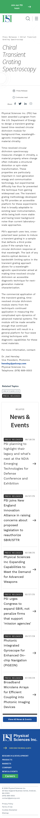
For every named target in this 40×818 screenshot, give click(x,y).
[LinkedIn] (25, 104)
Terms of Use (7, 807)
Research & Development (15, 756)
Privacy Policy (7, 804)
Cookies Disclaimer (9, 810)
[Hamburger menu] (36, 18)
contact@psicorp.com (11, 798)
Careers (10, 776)
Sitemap (5, 813)
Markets (6, 763)
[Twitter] (20, 104)
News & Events (10, 771)
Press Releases (10, 37)
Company (7, 767)
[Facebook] (15, 104)
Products (7, 759)
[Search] (28, 18)
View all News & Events (20, 719)
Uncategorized (11, 391)
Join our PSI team (17, 7)
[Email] (31, 104)
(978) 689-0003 (8, 796)
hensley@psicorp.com (14, 363)
